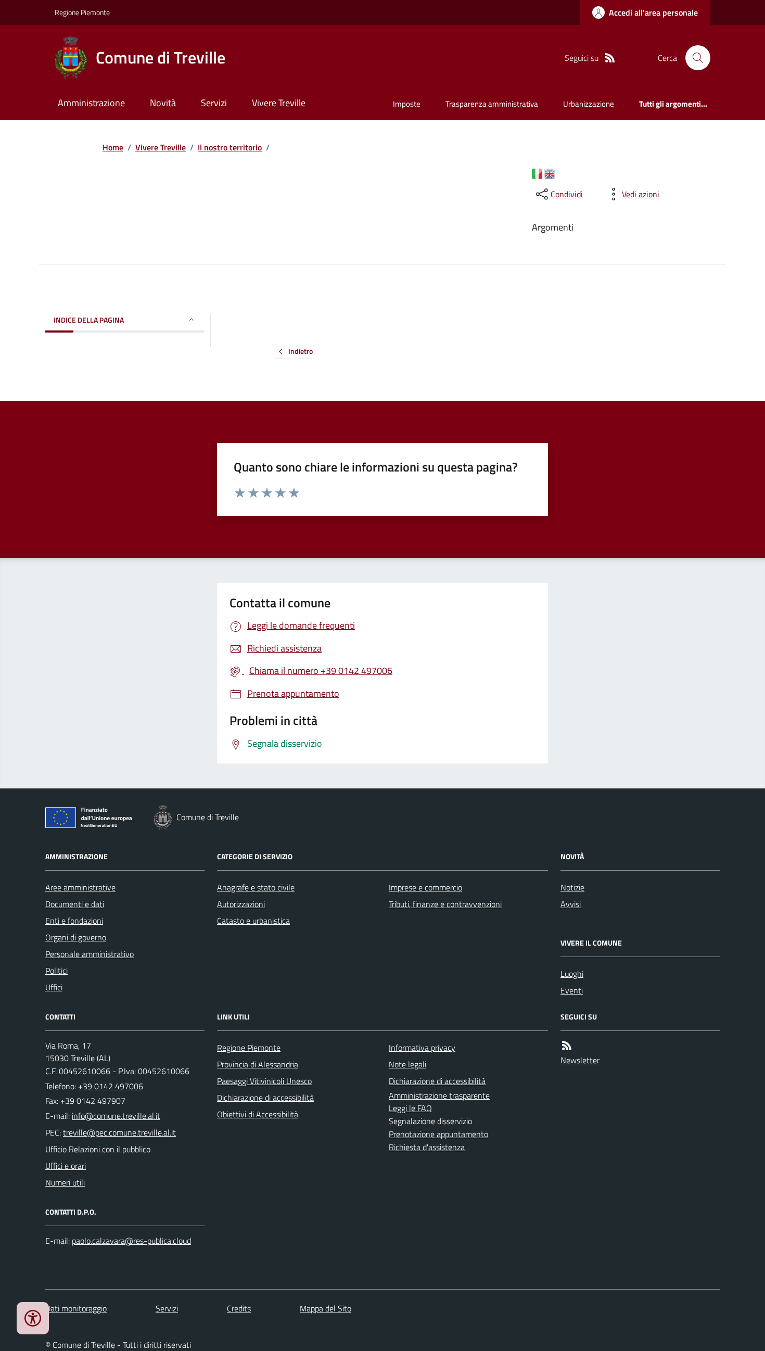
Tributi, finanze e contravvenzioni (445, 904)
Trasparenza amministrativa (491, 104)
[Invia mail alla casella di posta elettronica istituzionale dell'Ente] (116, 1115)
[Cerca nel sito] (693, 57)
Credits (239, 1308)
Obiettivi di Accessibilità (257, 1114)
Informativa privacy (422, 1047)
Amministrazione (91, 103)
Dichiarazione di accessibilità (265, 1097)
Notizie (572, 887)
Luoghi (571, 973)
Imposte (406, 104)
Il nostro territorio (230, 147)
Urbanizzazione (588, 104)
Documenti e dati (74, 904)
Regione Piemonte (82, 12)
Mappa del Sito (325, 1308)
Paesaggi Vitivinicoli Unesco (264, 1081)
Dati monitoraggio (76, 1308)
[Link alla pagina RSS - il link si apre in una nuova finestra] (610, 58)
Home (113, 147)
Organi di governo (75, 937)
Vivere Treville (278, 103)
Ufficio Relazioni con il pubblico (97, 1149)
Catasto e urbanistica (253, 920)
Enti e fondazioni (74, 920)
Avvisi (570, 904)
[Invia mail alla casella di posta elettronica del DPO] (131, 1240)
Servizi (214, 103)
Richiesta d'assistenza (427, 1147)
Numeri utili (65, 1182)
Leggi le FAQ (410, 1108)
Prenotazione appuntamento (438, 1134)
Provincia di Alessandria (257, 1064)
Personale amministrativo (89, 954)
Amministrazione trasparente (439, 1095)
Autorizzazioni (241, 904)
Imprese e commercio (425, 887)
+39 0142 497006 (110, 1086)
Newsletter (580, 1060)
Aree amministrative (80, 887)
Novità (163, 103)
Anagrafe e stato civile (256, 887)
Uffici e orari (65, 1165)
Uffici (53, 987)
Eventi (571, 990)
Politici (56, 970)
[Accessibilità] (32, 1318)
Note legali (407, 1064)
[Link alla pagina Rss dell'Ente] (566, 1045)
